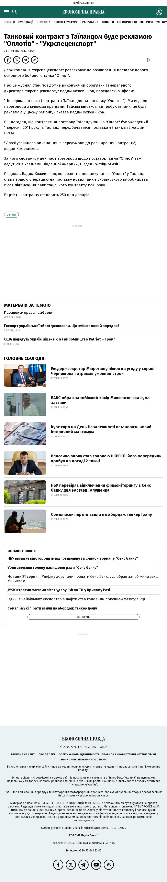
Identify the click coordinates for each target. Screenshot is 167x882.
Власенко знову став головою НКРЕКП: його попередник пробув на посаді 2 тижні (106, 458)
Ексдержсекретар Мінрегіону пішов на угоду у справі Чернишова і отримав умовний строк (102, 371)
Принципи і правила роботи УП (83, 759)
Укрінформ (123, 91)
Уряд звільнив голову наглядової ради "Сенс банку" (53, 567)
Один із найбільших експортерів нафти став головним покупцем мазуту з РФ (76, 599)
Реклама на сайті (23, 754)
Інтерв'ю (146, 22)
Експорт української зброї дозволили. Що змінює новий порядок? (62, 326)
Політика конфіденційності (78, 754)
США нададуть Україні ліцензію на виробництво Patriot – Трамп (59, 339)
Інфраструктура (65, 22)
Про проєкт (46, 754)
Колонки (43, 22)
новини (9, 22)
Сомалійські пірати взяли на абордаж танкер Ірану (101, 514)
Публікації (25, 22)
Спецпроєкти (127, 22)
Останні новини (22, 551)
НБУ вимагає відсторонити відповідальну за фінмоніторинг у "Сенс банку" (73, 558)
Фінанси (108, 22)
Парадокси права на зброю (28, 312)
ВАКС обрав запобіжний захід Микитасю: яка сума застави (100, 400)
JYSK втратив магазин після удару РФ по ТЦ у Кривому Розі (59, 590)
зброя (11, 214)
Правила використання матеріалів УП (129, 754)
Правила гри (89, 22)
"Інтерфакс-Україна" (122, 777)
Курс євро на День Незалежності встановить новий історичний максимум (101, 429)
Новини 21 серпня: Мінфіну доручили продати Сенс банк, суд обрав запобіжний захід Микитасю (83, 578)
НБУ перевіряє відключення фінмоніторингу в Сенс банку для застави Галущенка (101, 488)
